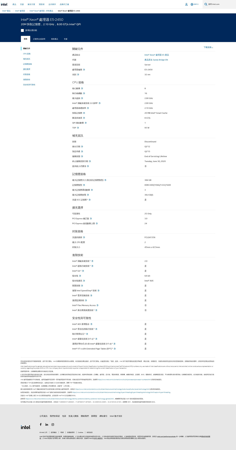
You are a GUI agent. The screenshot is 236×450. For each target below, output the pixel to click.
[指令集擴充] (84, 281)
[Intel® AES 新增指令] (91, 324)
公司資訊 (43, 416)
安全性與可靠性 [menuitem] (29, 85)
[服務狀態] (82, 156)
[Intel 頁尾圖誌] (26, 427)
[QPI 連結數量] (85, 123)
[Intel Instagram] (53, 425)
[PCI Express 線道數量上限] (96, 223)
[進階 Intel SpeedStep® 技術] (98, 291)
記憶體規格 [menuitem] (27, 64)
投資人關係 (73, 416)
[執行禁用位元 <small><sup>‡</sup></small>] (87, 334)
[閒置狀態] (82, 286)
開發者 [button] (42, 4)
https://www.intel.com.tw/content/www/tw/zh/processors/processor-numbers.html (124, 380)
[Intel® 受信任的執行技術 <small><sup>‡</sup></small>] (96, 329)
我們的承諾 (55, 416)
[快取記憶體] (84, 113)
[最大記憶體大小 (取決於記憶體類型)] (105, 180)
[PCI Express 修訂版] (90, 219)
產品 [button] (14, 4)
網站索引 (103, 416)
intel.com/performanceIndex (166, 436)
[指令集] (80, 276)
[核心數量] (82, 88)
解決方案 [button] (31, 4)
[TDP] (78, 128)
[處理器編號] (84, 70)
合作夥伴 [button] (52, 4)
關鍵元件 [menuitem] (26, 48)
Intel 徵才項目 (116, 416)
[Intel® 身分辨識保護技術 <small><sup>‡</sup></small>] (96, 310)
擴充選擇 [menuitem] (26, 69)
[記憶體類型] (84, 185)
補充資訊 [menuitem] (26, 59)
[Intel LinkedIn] (47, 425)
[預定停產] (82, 151)
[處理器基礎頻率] (88, 108)
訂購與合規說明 (39, 39)
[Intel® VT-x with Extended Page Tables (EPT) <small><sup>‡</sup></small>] (114, 349)
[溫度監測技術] (86, 300)
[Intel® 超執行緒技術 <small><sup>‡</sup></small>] (92, 266)
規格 (25, 39)
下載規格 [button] (208, 47)
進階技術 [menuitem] (26, 79)
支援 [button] (22, 4)
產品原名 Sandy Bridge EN (156, 60)
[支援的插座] (84, 237)
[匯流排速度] (84, 118)
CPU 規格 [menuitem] (26, 54)
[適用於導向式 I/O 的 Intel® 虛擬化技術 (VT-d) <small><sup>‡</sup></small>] (114, 344)
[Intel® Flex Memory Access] (97, 305)
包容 (64, 416)
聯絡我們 (85, 416)
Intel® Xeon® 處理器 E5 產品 (157, 55)
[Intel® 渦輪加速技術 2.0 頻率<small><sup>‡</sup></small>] (99, 103)
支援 (65, 39)
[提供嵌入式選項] (88, 166)
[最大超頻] (82, 98)
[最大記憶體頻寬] (88, 195)
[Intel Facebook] (41, 425)
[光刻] (78, 74)
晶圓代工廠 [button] (64, 4)
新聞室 (94, 416)
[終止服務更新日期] (89, 161)
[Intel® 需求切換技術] (91, 295)
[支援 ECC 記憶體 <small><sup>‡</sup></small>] (89, 200)
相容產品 (54, 39)
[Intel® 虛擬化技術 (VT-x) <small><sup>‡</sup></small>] (96, 339)
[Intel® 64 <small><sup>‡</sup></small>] (83, 271)
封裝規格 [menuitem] (26, 74)
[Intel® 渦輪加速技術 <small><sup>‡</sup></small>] (92, 261)
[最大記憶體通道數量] (91, 190)
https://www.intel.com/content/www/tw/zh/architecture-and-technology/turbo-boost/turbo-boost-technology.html (112, 389)
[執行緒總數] (84, 93)
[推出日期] (82, 146)
